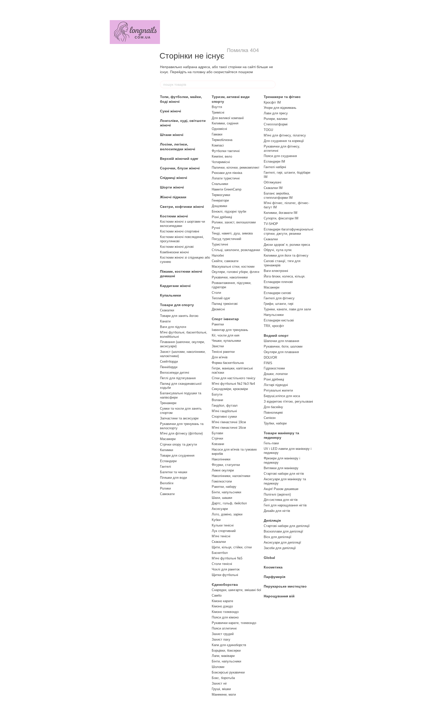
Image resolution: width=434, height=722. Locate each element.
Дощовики (219, 206)
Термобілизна (222, 140)
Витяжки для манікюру (281, 468)
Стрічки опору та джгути (178, 444)
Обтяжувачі (272, 182)
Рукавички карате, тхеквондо (234, 623)
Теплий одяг (221, 298)
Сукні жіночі (170, 111)
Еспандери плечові (278, 282)
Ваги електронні (276, 271)
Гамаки (217, 134)
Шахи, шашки (222, 498)
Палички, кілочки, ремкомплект (235, 167)
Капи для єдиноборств (229, 645)
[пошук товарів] (271, 84)
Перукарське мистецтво (285, 586)
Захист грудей (223, 634)
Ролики (165, 488)
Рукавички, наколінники (230, 277)
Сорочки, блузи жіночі (180, 168)
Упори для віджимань (280, 108)
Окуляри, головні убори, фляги (235, 272)
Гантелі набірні (275, 167)
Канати (165, 321)
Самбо (217, 595)
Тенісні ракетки (223, 352)
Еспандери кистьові (279, 320)
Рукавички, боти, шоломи (283, 346)
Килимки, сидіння (225, 123)
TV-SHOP (271, 224)
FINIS (268, 363)
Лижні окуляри (223, 470)
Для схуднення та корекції (284, 141)
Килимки (166, 450)
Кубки (216, 520)
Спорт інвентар (225, 319)
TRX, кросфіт (274, 326)
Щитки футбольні (225, 575)
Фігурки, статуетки (226, 465)
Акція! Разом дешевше (281, 489)
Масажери (168, 439)
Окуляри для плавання (281, 352)
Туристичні (220, 244)
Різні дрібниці (222, 217)
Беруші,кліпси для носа (282, 396)
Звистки (218, 346)
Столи (216, 293)
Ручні (216, 228)
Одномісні (219, 129)
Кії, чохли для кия (225, 335)
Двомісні (218, 309)
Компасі (218, 145)
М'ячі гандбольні (224, 411)
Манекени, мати (224, 694)
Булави (217, 433)
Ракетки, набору (224, 487)
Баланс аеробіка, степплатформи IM (278, 195)
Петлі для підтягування (178, 378)
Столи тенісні (222, 564)
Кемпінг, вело (222, 156)
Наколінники (221, 459)
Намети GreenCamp (226, 189)
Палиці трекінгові (225, 304)
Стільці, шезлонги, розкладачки (236, 250)
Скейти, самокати (225, 261)
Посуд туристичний (226, 239)
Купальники (170, 295)
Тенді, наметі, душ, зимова (232, 233)
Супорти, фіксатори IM (281, 218)
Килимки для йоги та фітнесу (286, 255)
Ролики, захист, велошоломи (234, 222)
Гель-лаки (271, 443)
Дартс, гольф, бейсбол (229, 503)
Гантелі (165, 466)
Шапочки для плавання (281, 341)
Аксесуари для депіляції (282, 542)
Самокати (167, 494)
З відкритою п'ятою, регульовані (288, 401)
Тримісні (218, 112)
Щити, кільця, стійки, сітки (232, 547)
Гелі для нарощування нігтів (285, 505)
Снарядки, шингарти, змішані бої (236, 590)
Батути (217, 394)
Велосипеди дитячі (174, 372)
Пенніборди (168, 367)
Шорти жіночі (172, 187)
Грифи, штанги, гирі (278, 304)
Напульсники (274, 315)
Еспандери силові (277, 293)
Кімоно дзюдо (222, 606)
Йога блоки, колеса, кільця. (284, 276)
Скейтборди (169, 361)
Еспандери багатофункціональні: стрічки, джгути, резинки (289, 231)
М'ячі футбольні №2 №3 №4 (233, 384)
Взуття (217, 107)
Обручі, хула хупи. (278, 250)
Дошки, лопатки (276, 374)
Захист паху (221, 639)
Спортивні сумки (224, 416)
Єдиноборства (225, 585)
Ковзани (218, 444)
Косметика (273, 567)
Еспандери (168, 461)
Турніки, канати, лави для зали (287, 309)
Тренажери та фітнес (282, 97)
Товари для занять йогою (179, 316)
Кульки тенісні (223, 525)
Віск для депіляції (277, 537)
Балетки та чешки (173, 472)
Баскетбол (220, 553)
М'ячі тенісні (221, 536)
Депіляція (272, 520)
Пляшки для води (173, 477)
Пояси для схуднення (280, 156)
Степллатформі (276, 124)
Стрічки (217, 438)
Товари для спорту (177, 305)
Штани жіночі (171, 135)
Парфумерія (274, 577)
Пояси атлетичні (224, 628)
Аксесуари (220, 509)
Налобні (218, 255)
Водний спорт (276, 335)
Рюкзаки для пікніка (227, 173)
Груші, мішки (221, 689)
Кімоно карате (222, 601)
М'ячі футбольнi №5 (227, 558)
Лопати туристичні (226, 178)
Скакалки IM (273, 188)
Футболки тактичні (226, 151)
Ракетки (218, 324)
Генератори (220, 200)
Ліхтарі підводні (276, 385)
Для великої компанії (228, 118)
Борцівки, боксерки (226, 650)
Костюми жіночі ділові (177, 247)
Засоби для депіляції (280, 548)
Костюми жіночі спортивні (179, 231)
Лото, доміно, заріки (227, 514)
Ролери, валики (275, 119)
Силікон (270, 418)
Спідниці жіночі (173, 178)
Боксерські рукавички (228, 672)
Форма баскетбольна (228, 363)
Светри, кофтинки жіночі (182, 207)
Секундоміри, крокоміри (230, 389)
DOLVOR (270, 357)
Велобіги (166, 483)
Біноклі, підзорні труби (229, 211)
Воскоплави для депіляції (283, 531)
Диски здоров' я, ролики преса (287, 245)
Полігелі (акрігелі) (277, 494)
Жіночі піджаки (173, 197)
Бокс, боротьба (223, 678)
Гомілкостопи (222, 481)
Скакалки (167, 310)
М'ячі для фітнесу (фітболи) (181, 433)
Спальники (220, 184)
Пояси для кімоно (225, 617)
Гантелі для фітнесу (279, 298)
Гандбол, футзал (225, 405)
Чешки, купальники (226, 341)
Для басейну (273, 407)
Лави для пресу (276, 113)
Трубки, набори (275, 423)
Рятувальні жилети (278, 390)
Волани (217, 400)
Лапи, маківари (223, 656)
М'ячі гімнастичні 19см (229, 422)
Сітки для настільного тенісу (233, 378)
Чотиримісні (221, 162)
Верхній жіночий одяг (179, 159)
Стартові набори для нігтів (284, 473)
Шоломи (218, 667)
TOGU (268, 130)
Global (269, 558)
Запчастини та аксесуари (179, 418)
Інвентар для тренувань (230, 330)
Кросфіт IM (272, 102)
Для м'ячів (220, 357)
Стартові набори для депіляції (287, 526)
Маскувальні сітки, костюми (233, 266)
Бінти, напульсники (226, 492)
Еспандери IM (274, 161)
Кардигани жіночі (175, 286)
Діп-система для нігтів (281, 500)
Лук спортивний (224, 531)
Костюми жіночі (174, 216)
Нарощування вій (279, 596)
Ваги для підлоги (173, 327)
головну (199, 72)
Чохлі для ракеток (226, 569)
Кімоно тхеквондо (225, 612)
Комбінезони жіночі (174, 252)
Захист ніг (219, 683)
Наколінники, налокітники (231, 476)
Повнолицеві (273, 412)
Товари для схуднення (177, 455)
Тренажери (168, 403)
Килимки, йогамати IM (280, 213)
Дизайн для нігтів (277, 511)
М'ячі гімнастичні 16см (229, 427)
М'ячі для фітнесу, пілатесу (285, 135)
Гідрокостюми (274, 368)
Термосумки (221, 195)
